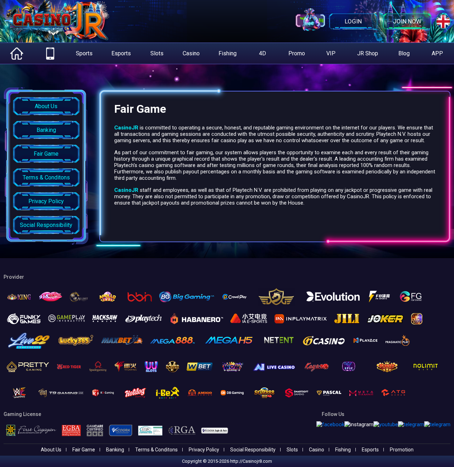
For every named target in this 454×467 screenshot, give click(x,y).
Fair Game (83, 449)
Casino (316, 449)
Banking (115, 449)
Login (353, 21)
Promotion (402, 449)
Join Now (407, 21)
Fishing (343, 449)
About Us (51, 449)
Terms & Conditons (156, 449)
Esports (370, 449)
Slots (292, 449)
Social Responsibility (253, 449)
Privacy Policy (204, 449)
